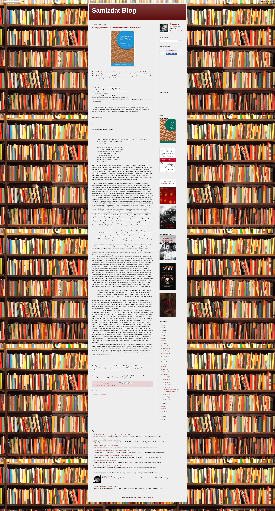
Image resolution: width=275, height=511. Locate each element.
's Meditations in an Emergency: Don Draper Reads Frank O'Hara (112, 435)
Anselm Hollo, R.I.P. (107, 476)
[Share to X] (127, 383)
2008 (162, 409)
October (165, 351)
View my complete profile (176, 31)
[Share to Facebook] (129, 383)
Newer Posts (95, 391)
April (164, 366)
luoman (140, 497)
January (165, 374)
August (165, 356)
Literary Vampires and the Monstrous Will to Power (106, 440)
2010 (162, 403)
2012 (162, 340)
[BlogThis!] (125, 383)
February (165, 372)
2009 (162, 406)
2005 (162, 416)
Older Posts (150, 391)
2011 (162, 343)
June (164, 361)
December (165, 345)
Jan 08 (166, 394)
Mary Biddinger (107, 385)
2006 (162, 414)
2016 (162, 330)
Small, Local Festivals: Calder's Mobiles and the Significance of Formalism (112, 455)
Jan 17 (166, 382)
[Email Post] (119, 383)
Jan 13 (166, 384)
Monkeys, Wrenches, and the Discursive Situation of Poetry (116, 27)
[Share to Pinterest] (131, 383)
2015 (162, 333)
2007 (162, 411)
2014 (162, 335)
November (166, 348)
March (165, 369)
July (164, 359)
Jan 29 (166, 377)
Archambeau (175, 24)
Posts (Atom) (102, 394)
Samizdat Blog (114, 10)
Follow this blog (171, 53)
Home (122, 391)
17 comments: (113, 383)
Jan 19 (166, 379)
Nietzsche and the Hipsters (100, 471)
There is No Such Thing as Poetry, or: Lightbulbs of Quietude (109, 466)
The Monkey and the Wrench (118, 385)
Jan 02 (166, 399)
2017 (162, 327)
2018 (162, 325)
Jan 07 (166, 397)
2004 (162, 419)
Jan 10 (166, 387)
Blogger (151, 497)
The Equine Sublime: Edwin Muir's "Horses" (104, 460)
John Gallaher (99, 385)
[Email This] (123, 383)
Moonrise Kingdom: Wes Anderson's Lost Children (106, 486)
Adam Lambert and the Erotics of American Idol (105, 445)
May (164, 364)
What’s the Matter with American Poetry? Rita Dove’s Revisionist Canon (112, 450)
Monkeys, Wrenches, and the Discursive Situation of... (171, 390)
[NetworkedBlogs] (171, 50)
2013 (162, 338)
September (166, 353)
